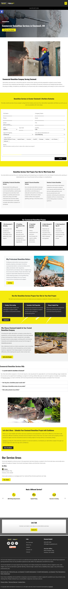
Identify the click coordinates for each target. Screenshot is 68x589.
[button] (1, 11)
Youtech (50, 586)
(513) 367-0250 (47, 542)
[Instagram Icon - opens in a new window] (16, 543)
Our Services (29, 542)
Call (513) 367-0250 (34, 8)
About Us (28, 544)
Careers (28, 547)
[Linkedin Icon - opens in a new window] (12, 543)
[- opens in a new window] (12, 547)
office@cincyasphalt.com (50, 544)
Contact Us (29, 549)
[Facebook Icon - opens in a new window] (8, 543)
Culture (28, 552)
